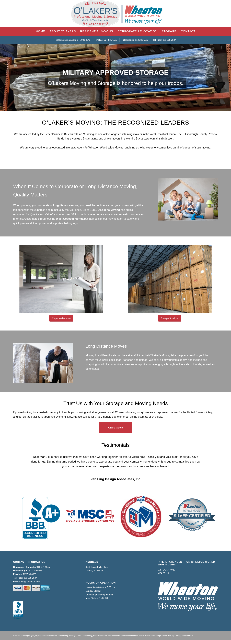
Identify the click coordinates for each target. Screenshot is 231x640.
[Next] (210, 459)
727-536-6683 (29, 569)
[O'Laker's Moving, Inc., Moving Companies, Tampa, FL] (18, 605)
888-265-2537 (30, 573)
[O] (115, 13)
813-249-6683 (35, 566)
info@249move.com (30, 577)
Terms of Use (187, 631)
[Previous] (21, 459)
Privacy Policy (174, 631)
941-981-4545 (43, 562)
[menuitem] (40, 31)
